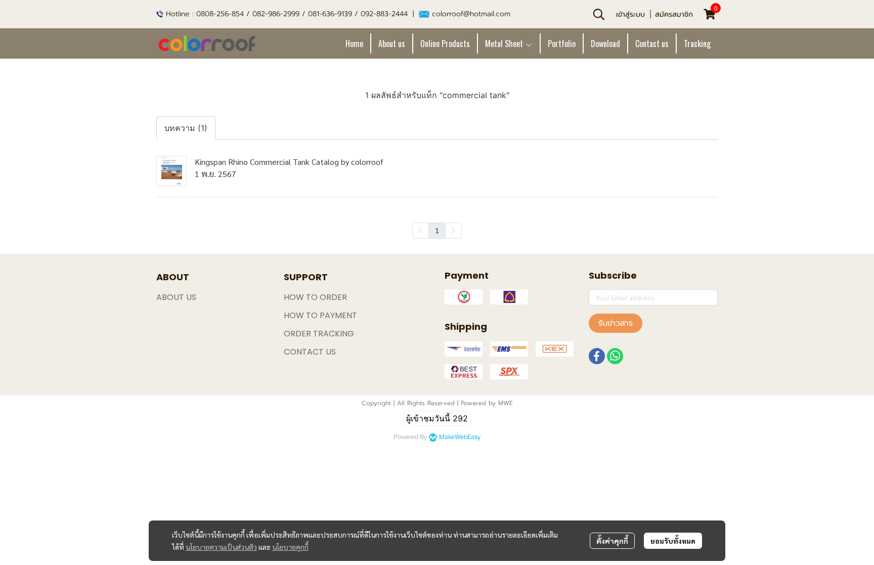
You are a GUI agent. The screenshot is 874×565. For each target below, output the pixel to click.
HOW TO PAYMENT (320, 315)
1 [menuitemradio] (437, 230)
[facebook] (597, 356)
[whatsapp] (615, 356)
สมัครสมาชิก (674, 14)
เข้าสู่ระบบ (630, 14)
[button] (598, 14)
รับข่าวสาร (615, 323)
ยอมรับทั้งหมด (672, 540)
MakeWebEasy (459, 437)
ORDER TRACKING (319, 333)
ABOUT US (176, 297)
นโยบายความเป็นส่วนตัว (221, 546)
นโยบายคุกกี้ (290, 546)
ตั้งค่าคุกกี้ (612, 540)
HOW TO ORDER (315, 297)
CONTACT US (310, 352)
